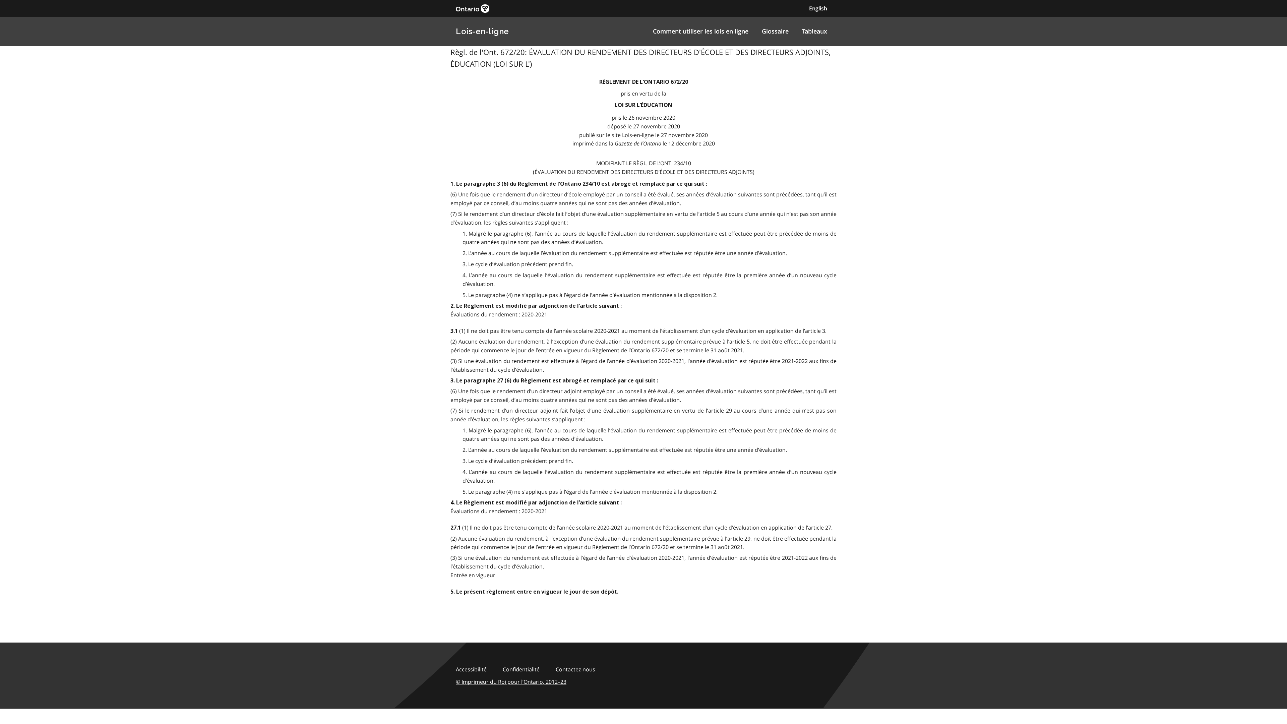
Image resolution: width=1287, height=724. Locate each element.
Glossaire (775, 31)
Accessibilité (471, 669)
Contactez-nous (575, 669)
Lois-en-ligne (482, 31)
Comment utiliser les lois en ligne (700, 31)
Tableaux (814, 31)
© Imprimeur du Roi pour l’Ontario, (511, 681)
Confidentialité (521, 669)
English (818, 8)
